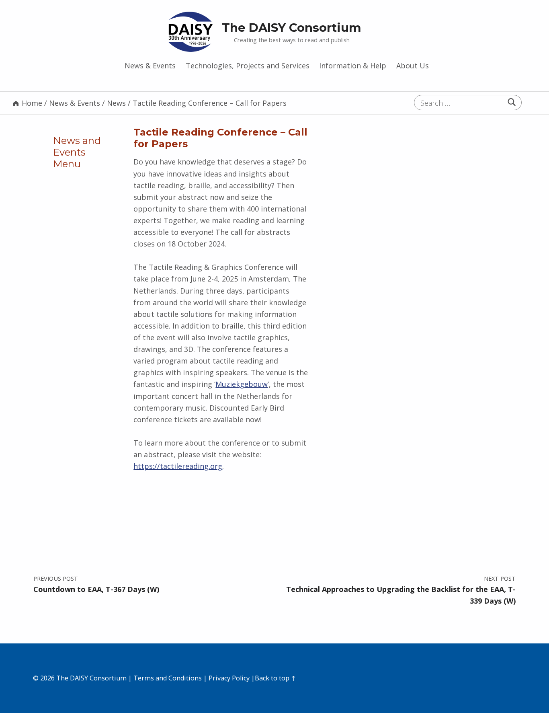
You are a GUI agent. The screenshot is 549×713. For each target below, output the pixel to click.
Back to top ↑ (275, 678)
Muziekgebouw (241, 384)
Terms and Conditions (167, 678)
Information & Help (352, 65)
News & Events (150, 65)
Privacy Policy (229, 678)
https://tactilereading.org (177, 466)
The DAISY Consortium (291, 28)
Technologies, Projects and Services (247, 65)
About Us (412, 65)
